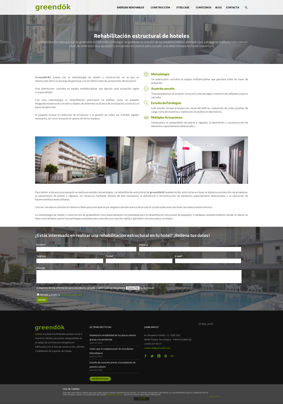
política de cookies (115, 395)
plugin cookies (214, 396)
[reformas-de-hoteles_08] (141, 160)
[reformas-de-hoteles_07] (70, 160)
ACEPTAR (141, 399)
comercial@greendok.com (157, 348)
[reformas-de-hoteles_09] (212, 160)
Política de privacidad (71, 294)
